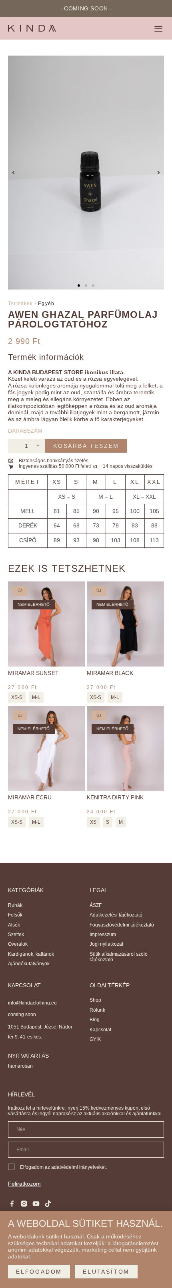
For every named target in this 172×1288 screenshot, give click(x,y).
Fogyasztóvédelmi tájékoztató (122, 925)
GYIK (95, 1039)
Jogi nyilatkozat (106, 944)
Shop (95, 1000)
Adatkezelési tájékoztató (116, 915)
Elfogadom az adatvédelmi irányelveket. (63, 1167)
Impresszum (103, 934)
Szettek (16, 934)
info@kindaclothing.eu (32, 1003)
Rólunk (97, 1010)
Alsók (14, 925)
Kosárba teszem (86, 446)
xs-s (16, 697)
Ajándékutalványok (29, 963)
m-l (36, 697)
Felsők (15, 915)
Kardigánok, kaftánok (31, 954)
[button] (158, 29)
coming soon (22, 1014)
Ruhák (15, 905)
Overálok (18, 944)
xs (93, 822)
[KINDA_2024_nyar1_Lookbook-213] (86, 173)
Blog (95, 1019)
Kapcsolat (100, 1029)
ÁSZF (96, 905)
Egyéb (46, 303)
